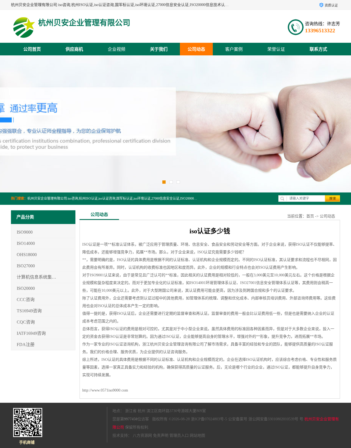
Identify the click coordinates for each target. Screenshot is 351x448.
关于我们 (159, 49)
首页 (310, 216)
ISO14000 (26, 243)
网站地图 (197, 435)
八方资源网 (142, 435)
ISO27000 (26, 265)
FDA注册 (26, 344)
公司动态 (196, 49)
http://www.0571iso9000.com (105, 390)
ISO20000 (26, 288)
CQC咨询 (26, 322)
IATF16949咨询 (31, 333)
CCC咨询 (26, 299)
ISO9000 (25, 232)
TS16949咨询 (29, 310)
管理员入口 (179, 435)
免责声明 (160, 435)
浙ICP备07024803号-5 (209, 419)
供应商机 (74, 49)
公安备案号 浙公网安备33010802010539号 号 (265, 419)
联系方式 (318, 49)
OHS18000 (27, 254)
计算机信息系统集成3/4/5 (36, 277)
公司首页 (32, 49)
